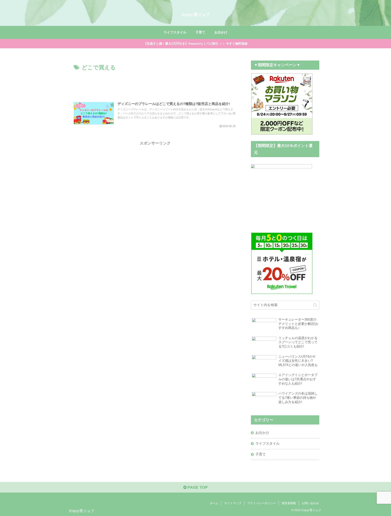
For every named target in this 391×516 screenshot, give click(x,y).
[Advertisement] (155, 83)
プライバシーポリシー (261, 503)
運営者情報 (289, 503)
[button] (315, 305)
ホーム (214, 503)
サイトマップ (232, 503)
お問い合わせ (310, 503)
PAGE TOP (197, 487)
